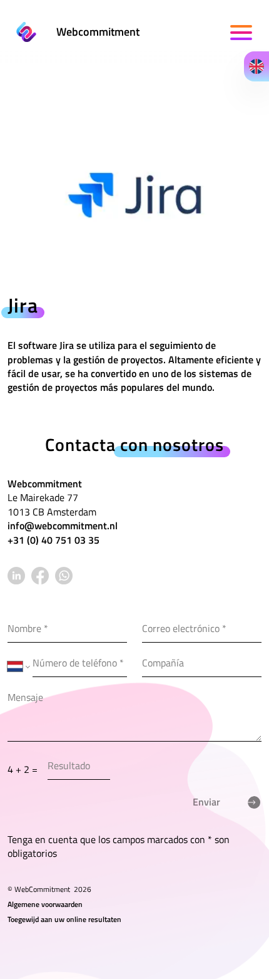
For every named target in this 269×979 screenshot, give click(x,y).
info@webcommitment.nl (63, 525)
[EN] (256, 66)
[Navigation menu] (242, 32)
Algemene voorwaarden (45, 904)
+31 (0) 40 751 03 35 (53, 539)
